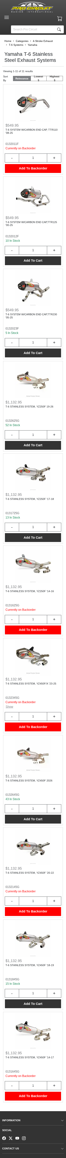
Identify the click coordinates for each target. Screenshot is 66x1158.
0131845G (12, 979)
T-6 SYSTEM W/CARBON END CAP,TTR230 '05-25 (31, 316)
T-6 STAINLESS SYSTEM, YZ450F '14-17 (30, 1057)
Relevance (21, 78)
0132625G (12, 420)
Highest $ (54, 78)
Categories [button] (22, 41)
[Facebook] (5, 1138)
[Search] (59, 29)
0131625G (12, 605)
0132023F (12, 328)
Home (7, 41)
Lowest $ (38, 78)
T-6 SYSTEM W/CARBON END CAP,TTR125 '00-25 (31, 224)
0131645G (12, 1071)
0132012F (12, 236)
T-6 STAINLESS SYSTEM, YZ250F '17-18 (30, 498)
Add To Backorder (33, 168)
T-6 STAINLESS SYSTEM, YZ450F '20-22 (30, 872)
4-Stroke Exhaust (43, 41)
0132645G (12, 794)
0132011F (12, 143)
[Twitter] (12, 1138)
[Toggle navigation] (6, 17)
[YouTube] (18, 1138)
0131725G (12, 513)
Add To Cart (33, 260)
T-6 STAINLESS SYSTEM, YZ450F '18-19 (30, 965)
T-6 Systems (16, 44)
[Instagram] (25, 1138)
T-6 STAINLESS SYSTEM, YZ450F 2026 (29, 780)
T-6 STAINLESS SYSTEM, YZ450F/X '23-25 (31, 683)
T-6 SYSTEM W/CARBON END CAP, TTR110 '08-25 (32, 131)
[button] (6, 17)
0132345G (12, 697)
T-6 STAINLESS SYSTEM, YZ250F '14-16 (30, 591)
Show (9, 706)
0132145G (12, 886)
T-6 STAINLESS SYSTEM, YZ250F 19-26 (29, 406)
